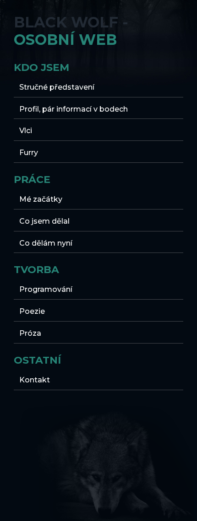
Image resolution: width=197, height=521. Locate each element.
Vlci (25, 130)
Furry (28, 152)
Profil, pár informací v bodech (73, 109)
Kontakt (34, 380)
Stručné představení (56, 87)
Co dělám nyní (45, 243)
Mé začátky (40, 199)
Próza (30, 333)
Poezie (32, 311)
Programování (45, 289)
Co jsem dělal (44, 221)
